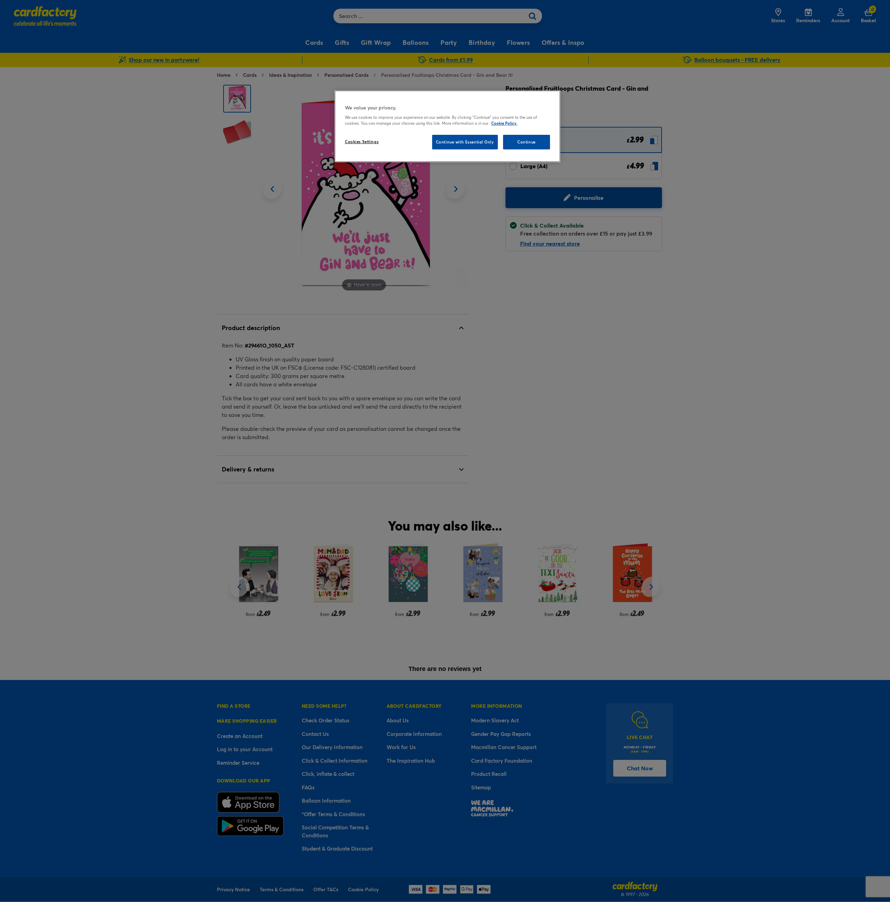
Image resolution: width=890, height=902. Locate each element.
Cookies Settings (362, 141)
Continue (526, 142)
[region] (447, 126)
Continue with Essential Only (465, 142)
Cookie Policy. (504, 123)
